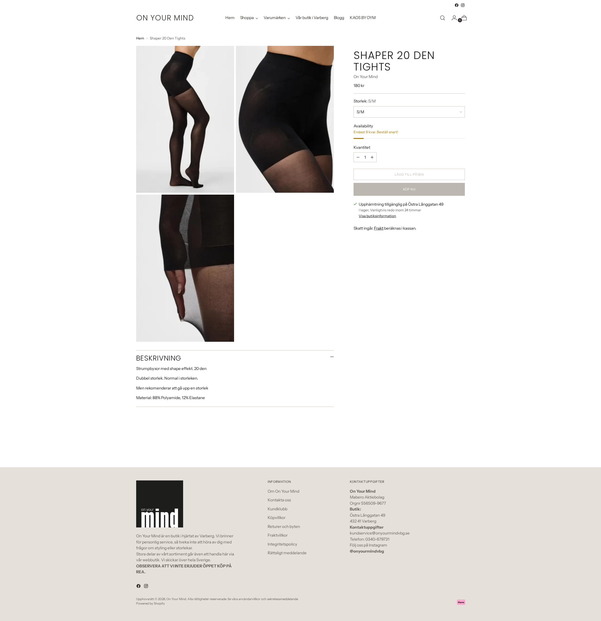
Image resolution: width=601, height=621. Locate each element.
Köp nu (409, 189)
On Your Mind (366, 76)
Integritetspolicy (282, 544)
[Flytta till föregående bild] (450, 451)
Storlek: (365, 101)
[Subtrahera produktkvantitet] (358, 157)
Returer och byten (284, 526)
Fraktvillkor (278, 535)
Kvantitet (362, 147)
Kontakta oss (279, 500)
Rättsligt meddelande (287, 552)
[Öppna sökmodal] (442, 18)
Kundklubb (277, 509)
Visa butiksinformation (377, 216)
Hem (140, 38)
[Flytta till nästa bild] (461, 451)
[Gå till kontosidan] (452, 18)
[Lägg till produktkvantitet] (372, 157)
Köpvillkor (276, 517)
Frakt (378, 228)
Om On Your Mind (283, 491)
